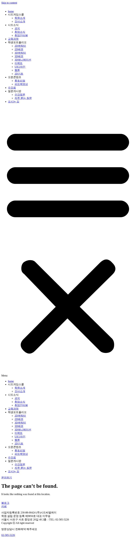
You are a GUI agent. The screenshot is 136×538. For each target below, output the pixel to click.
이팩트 (19, 63)
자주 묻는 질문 (23, 98)
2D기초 (19, 73)
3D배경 (19, 56)
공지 (17, 28)
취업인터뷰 (21, 35)
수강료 (12, 87)
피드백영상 (21, 84)
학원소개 (20, 18)
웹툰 (17, 70)
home (11, 11)
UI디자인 (20, 66)
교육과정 (13, 38)
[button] (68, 241)
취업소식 (20, 32)
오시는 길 (13, 101)
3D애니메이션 (23, 59)
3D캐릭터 (20, 52)
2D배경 (19, 49)
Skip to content (9, 2)
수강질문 (20, 94)
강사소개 (20, 21)
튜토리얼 (20, 80)
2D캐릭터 (20, 45)
